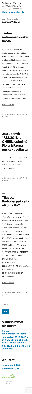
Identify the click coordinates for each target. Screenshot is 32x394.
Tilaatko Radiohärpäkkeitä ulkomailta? (15, 201)
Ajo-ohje (15, 12)
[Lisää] (23, 12)
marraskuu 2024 (11, 365)
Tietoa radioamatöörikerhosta (15, 37)
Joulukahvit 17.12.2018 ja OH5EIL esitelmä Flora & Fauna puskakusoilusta (15, 141)
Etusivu (6, 12)
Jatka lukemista (9, 104)
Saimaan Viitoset (9, 114)
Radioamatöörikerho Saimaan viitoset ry (12, 4)
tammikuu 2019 (10, 368)
